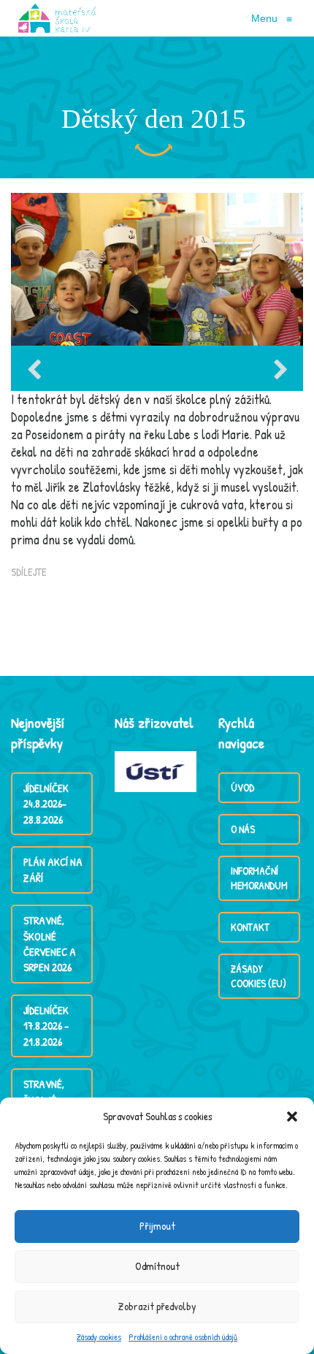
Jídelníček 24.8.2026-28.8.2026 (46, 803)
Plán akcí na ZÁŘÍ (53, 869)
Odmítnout (157, 1266)
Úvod (242, 787)
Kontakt (250, 927)
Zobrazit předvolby (157, 1306)
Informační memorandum (259, 878)
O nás (243, 829)
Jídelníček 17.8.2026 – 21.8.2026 (46, 1026)
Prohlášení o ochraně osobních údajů (183, 1337)
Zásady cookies (99, 1337)
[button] (292, 1116)
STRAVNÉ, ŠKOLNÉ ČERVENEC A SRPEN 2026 (49, 944)
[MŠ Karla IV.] (57, 18)
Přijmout (157, 1225)
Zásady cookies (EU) (258, 976)
